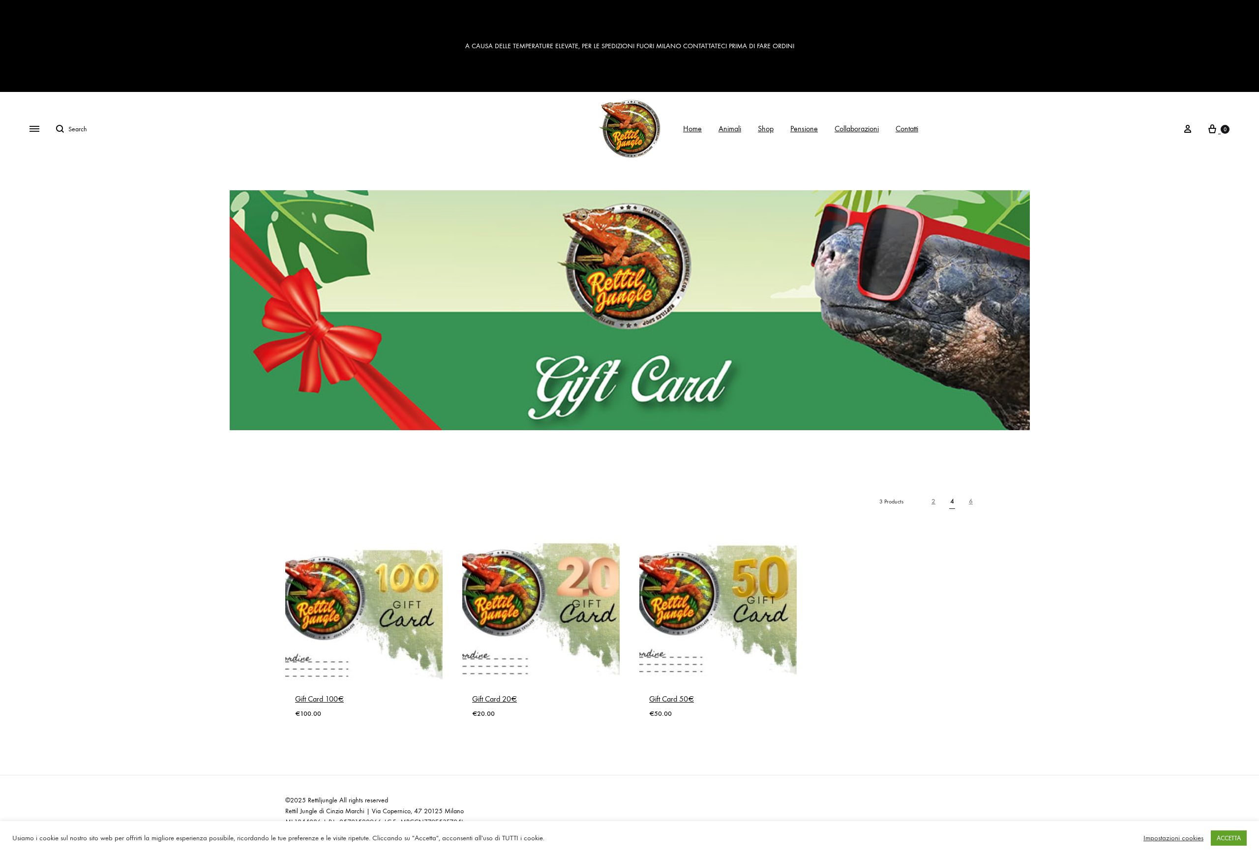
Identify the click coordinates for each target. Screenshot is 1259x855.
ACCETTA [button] (1229, 838)
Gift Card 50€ (671, 699)
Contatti (907, 128)
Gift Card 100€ (319, 699)
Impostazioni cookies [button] (1173, 838)
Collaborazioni (857, 128)
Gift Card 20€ (494, 699)
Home (692, 128)
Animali (730, 128)
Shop (766, 128)
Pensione (804, 128)
